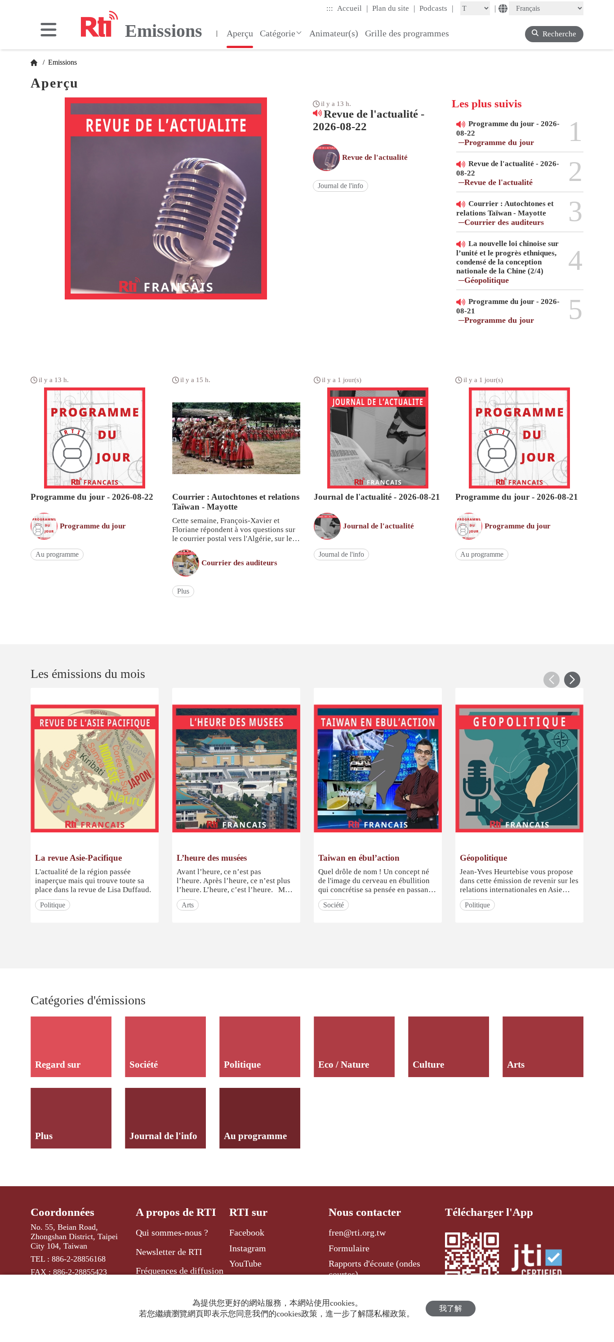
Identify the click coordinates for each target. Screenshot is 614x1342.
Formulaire (349, 1248)
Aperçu (240, 33)
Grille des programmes (407, 33)
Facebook (246, 1232)
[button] (572, 680)
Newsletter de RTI (169, 1252)
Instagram (247, 1248)
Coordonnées (62, 1212)
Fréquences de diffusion (179, 1271)
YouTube (245, 1263)
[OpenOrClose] (49, 30)
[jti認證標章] (542, 1262)
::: (329, 8)
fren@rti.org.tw (357, 1232)
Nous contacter (365, 1212)
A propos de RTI (176, 1212)
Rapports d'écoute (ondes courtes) (374, 1268)
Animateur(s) (333, 33)
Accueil (352, 8)
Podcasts (436, 8)
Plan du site (393, 8)
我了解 (450, 1308)
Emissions (61, 62)
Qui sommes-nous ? (172, 1232)
